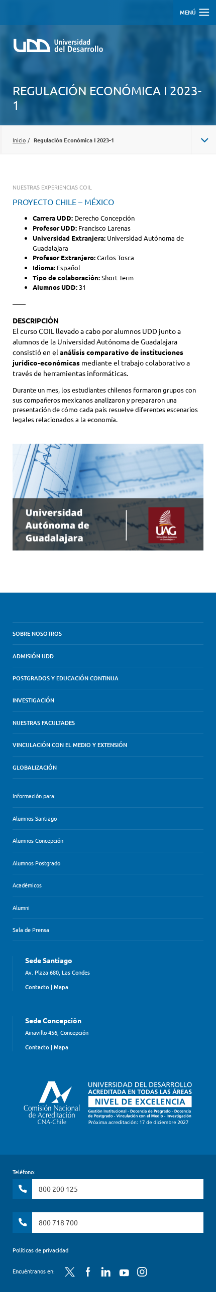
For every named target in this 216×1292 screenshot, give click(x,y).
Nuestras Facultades (44, 722)
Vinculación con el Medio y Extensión (70, 745)
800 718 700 (58, 1222)
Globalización (35, 767)
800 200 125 (58, 1188)
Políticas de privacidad (40, 1250)
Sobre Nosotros (37, 633)
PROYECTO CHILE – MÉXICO (63, 202)
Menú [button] (188, 12)
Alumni (21, 907)
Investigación (33, 700)
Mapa (61, 987)
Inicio (19, 140)
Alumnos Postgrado (36, 863)
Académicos (27, 885)
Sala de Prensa (31, 930)
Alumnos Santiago (35, 818)
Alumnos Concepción (38, 840)
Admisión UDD (33, 656)
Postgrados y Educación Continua (66, 678)
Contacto (37, 987)
